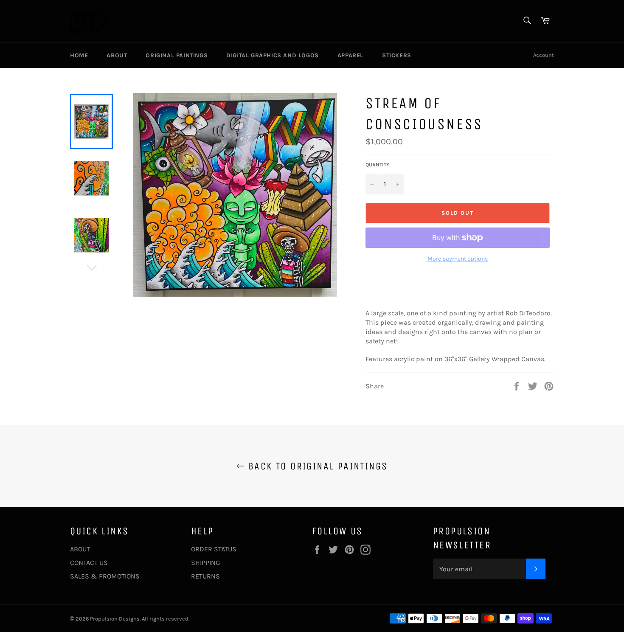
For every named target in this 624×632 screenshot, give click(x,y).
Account (543, 55)
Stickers (396, 55)
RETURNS (205, 576)
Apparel (350, 55)
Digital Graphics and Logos (272, 55)
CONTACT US (89, 563)
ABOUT (80, 549)
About (117, 55)
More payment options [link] (457, 258)
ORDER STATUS (213, 549)
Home (79, 55)
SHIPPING (205, 563)
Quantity (377, 165)
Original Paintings (177, 55)
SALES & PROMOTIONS (105, 576)
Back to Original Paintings (316, 466)
